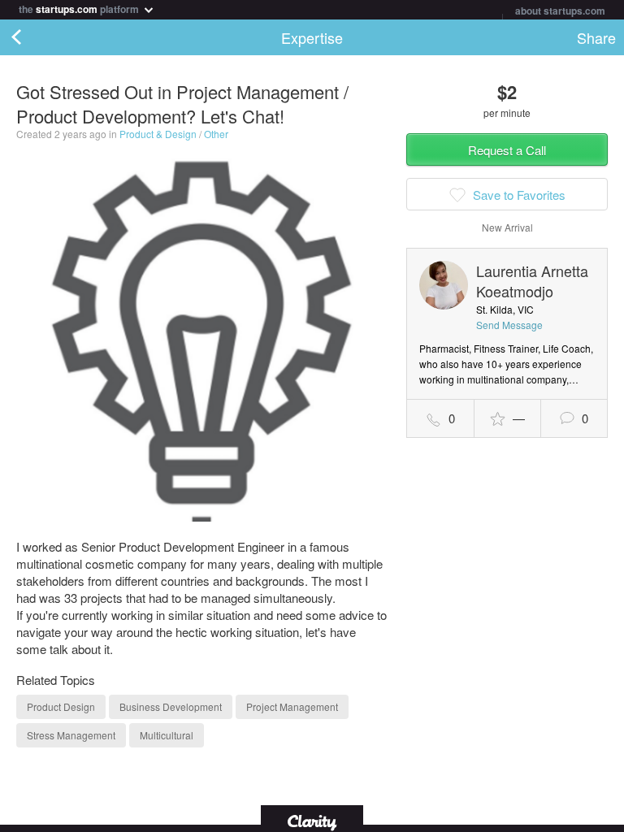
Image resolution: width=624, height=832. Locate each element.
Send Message (509, 325)
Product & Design (158, 134)
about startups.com (560, 10)
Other (216, 134)
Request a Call (507, 149)
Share (596, 37)
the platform (80, 8)
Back (32, 37)
